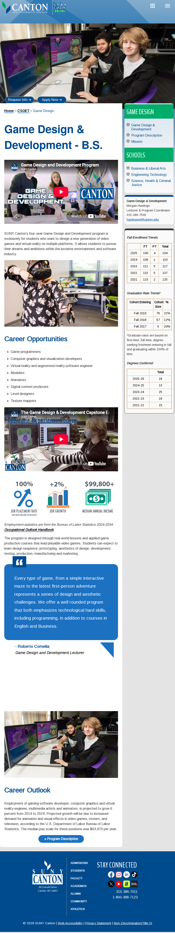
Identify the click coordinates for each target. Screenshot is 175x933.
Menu (167, 6)
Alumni (76, 893)
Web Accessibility (70, 923)
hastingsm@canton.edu (143, 219)
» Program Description (61, 839)
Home (9, 111)
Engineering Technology (149, 174)
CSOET (23, 111)
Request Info (18, 100)
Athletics (78, 909)
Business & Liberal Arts (148, 168)
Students (78, 870)
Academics (79, 886)
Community (79, 901)
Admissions (79, 863)
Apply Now (50, 100)
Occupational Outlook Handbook (29, 529)
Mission (136, 141)
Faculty (77, 878)
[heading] (26, 10)
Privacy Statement (98, 923)
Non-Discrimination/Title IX (133, 923)
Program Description (146, 135)
